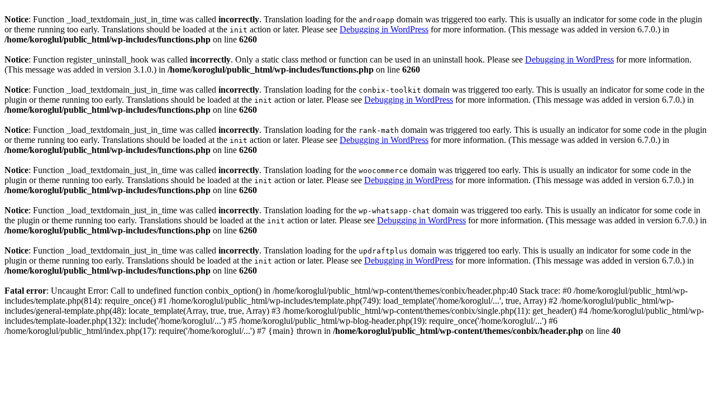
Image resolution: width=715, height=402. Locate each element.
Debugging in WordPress (384, 29)
